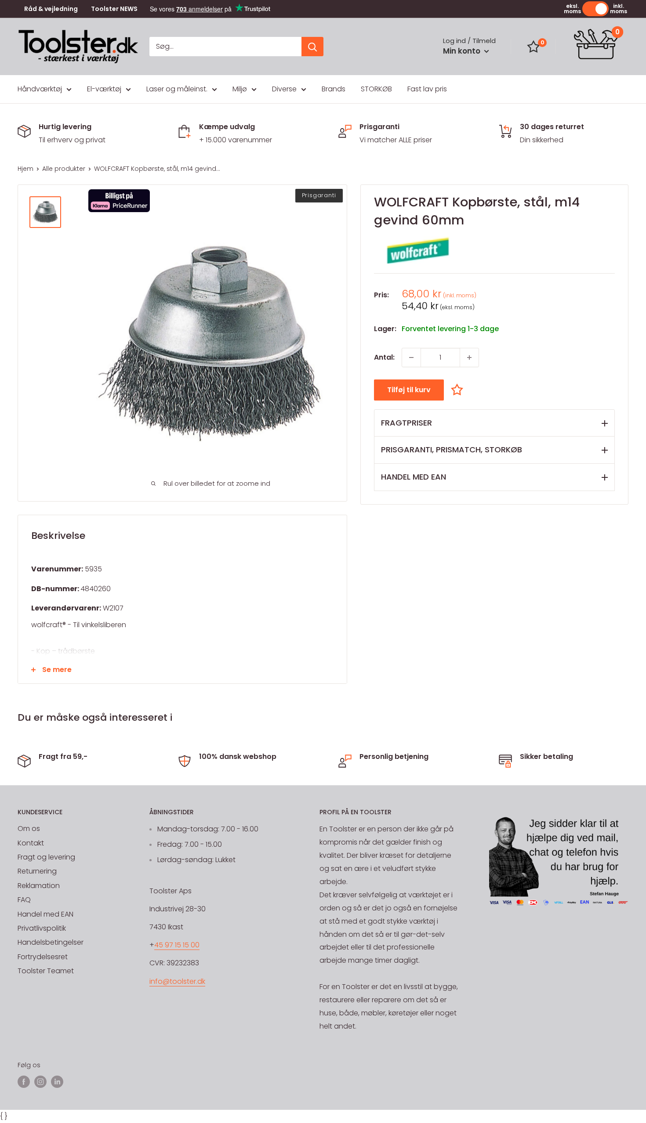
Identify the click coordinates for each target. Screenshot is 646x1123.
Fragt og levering (46, 857)
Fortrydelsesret (43, 957)
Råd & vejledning (51, 9)
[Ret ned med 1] (411, 357)
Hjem (25, 168)
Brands (333, 89)
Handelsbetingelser (50, 942)
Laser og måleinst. (176, 89)
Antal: (384, 357)
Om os (29, 828)
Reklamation (39, 886)
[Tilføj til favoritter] (459, 389)
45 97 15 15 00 (177, 945)
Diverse (284, 89)
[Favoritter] (533, 47)
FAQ (24, 900)
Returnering (37, 871)
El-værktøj (104, 89)
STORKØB (376, 89)
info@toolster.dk (177, 981)
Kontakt (31, 843)
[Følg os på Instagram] (40, 1082)
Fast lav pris (427, 89)
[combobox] (225, 46)
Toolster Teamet (46, 971)
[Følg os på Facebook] (24, 1082)
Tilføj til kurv (409, 390)
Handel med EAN (45, 914)
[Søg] (312, 46)
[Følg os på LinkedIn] (57, 1082)
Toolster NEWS (114, 9)
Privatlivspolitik (42, 928)
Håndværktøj (40, 89)
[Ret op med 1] (469, 357)
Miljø (239, 89)
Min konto (462, 51)
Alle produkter (63, 168)
